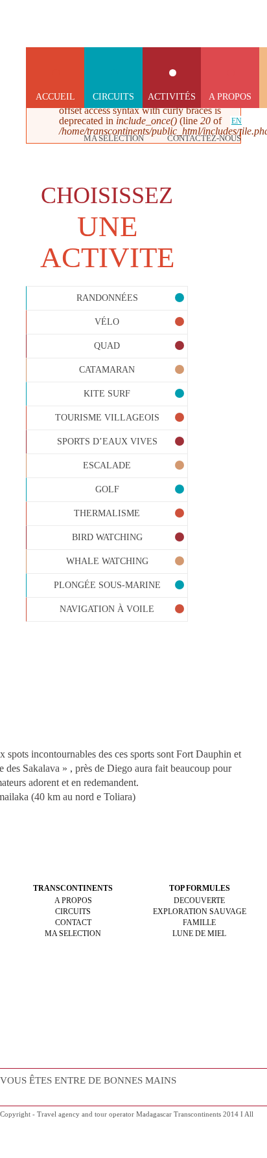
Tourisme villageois (107, 417)
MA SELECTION (73, 933)
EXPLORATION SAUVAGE (199, 911)
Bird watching (107, 537)
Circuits (113, 97)
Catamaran (107, 370)
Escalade (107, 465)
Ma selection (114, 138)
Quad (107, 346)
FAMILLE (199, 922)
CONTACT (73, 922)
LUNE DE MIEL (199, 933)
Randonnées (107, 298)
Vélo (107, 322)
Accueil (55, 97)
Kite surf (107, 394)
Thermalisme (107, 513)
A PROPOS (73, 900)
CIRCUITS (73, 911)
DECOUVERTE (199, 900)
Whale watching (107, 561)
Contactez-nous (204, 138)
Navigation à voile (107, 609)
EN (236, 121)
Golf (107, 489)
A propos (230, 97)
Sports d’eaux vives (107, 441)
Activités (172, 97)
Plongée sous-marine (107, 585)
